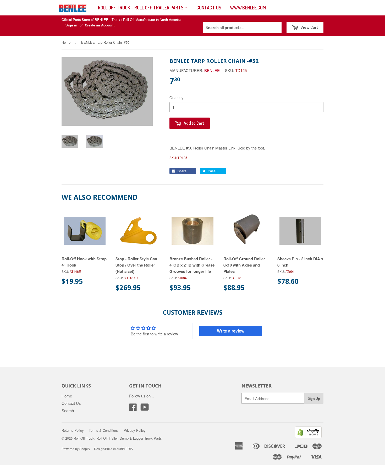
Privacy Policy (135, 430)
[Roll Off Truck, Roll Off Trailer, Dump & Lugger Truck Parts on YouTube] (145, 408)
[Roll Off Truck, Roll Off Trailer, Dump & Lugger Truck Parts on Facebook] (133, 408)
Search (68, 410)
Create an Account (99, 25)
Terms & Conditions (104, 430)
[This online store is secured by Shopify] (308, 436)
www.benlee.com (248, 7)
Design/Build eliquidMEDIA (113, 448)
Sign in (71, 25)
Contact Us (208, 7)
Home (66, 42)
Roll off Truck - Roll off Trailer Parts (141, 7)
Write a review (230, 331)
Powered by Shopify (76, 448)
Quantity (176, 97)
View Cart (309, 27)
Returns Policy (73, 430)
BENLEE (212, 70)
